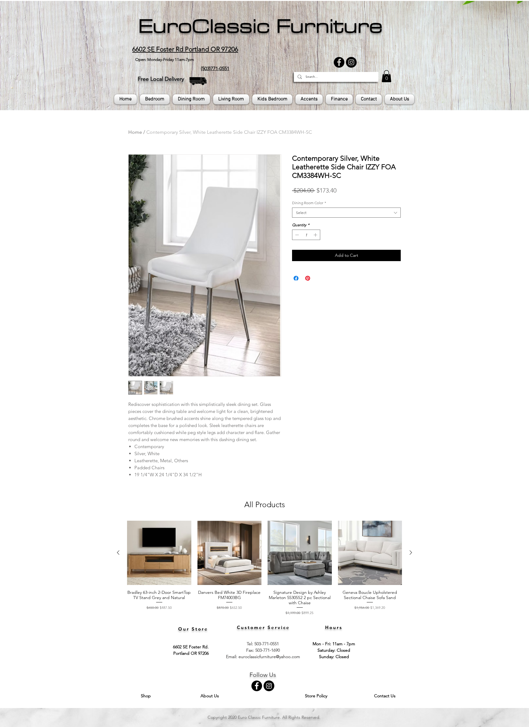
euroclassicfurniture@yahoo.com (269, 656)
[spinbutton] (306, 235)
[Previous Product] (118, 552)
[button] (386, 76)
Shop (146, 696)
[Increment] (316, 235)
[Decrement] (296, 235)
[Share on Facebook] (296, 278)
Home (135, 132)
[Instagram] (351, 62)
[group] (264, 568)
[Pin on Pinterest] (307, 278)
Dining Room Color (309, 202)
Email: (232, 656)
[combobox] (346, 213)
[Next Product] (411, 552)
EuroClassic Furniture (260, 26)
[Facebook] (339, 62)
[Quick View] (159, 553)
